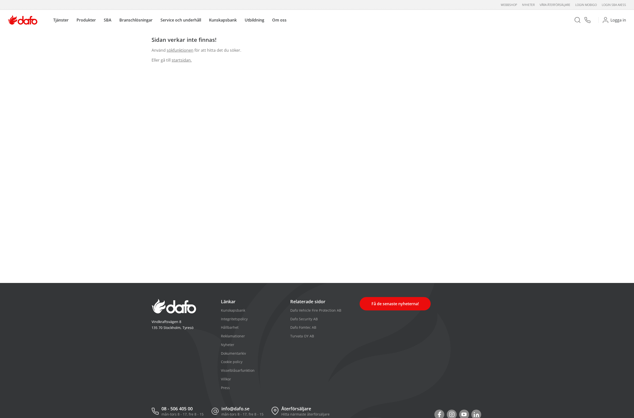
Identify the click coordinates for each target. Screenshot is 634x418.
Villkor (226, 379)
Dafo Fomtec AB (303, 327)
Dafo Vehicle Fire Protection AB (315, 310)
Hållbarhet (229, 327)
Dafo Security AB (304, 319)
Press (225, 387)
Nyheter (528, 5)
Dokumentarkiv (233, 353)
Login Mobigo (586, 5)
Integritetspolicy (234, 319)
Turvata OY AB (302, 336)
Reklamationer (233, 336)
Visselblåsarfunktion (238, 370)
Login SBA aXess (614, 5)
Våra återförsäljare (555, 5)
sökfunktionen (180, 50)
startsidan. (182, 60)
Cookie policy (231, 361)
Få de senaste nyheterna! (395, 303)
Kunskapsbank (233, 310)
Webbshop (509, 5)
